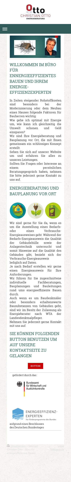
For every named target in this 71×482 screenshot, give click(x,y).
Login (61, 445)
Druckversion (18, 445)
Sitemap (33, 445)
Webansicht (57, 449)
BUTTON (35, 365)
